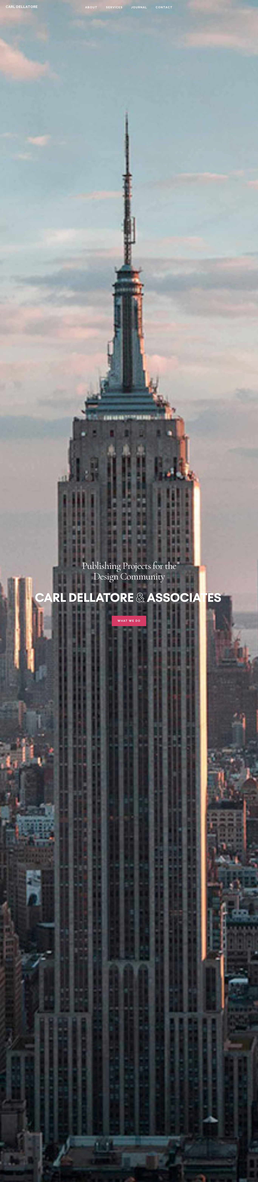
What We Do (129, 621)
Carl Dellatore (22, 7)
